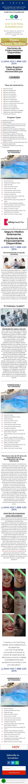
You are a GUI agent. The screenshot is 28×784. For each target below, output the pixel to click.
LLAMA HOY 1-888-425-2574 (14, 62)
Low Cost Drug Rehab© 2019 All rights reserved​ (14, 780)
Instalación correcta (7, 334)
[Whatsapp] (16, 3)
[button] (2, 3)
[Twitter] (13, 3)
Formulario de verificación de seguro (12, 551)
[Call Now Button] (3, 781)
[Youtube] (23, 3)
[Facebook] (10, 3)
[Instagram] (19, 3)
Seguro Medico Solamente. (14, 233)
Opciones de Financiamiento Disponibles (14, 241)
